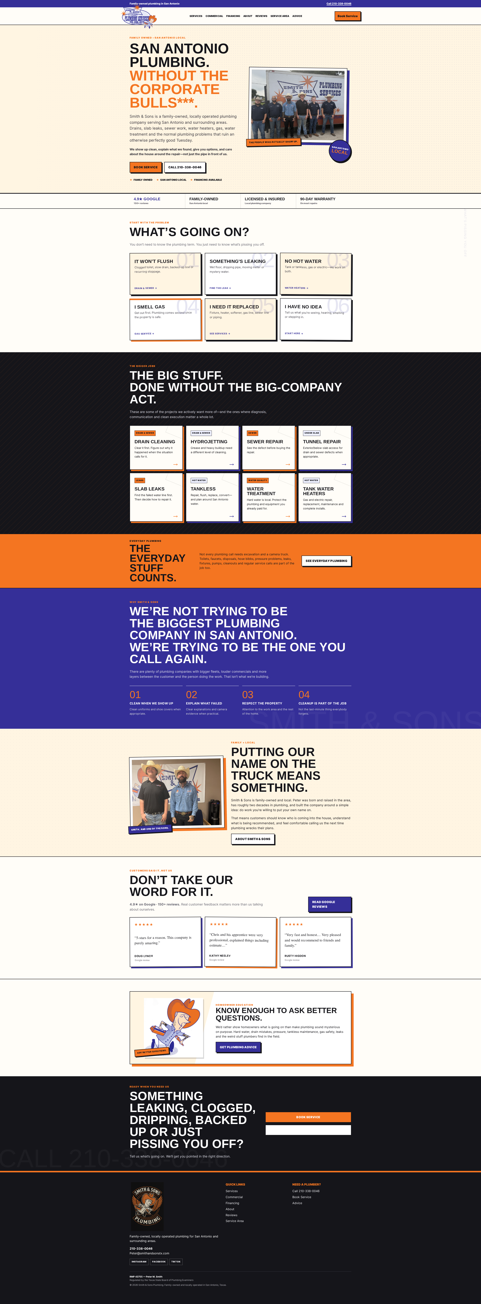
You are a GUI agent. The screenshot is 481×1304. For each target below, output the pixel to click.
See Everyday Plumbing (326, 561)
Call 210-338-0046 (339, 3)
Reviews (261, 15)
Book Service (348, 16)
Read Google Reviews (323, 904)
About (247, 15)
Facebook (159, 1261)
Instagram (139, 1261)
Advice (297, 15)
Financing (233, 15)
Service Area (280, 15)
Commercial (214, 15)
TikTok (176, 1261)
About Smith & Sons (252, 839)
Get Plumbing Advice (238, 1047)
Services (196, 15)
